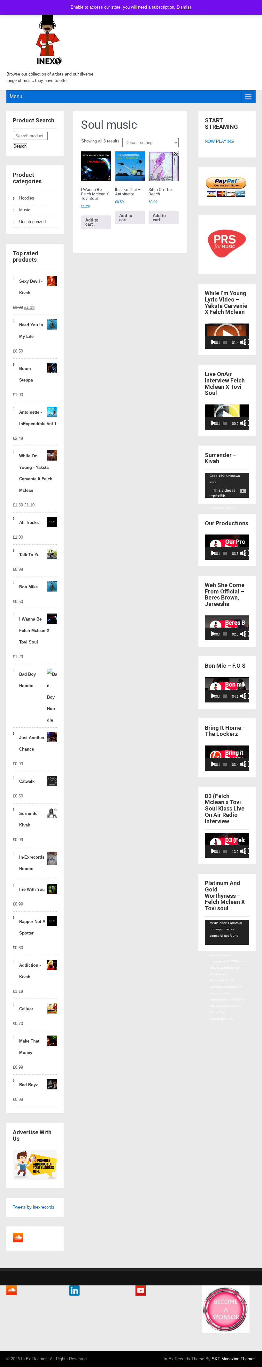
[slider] (225, 342)
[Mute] (243, 342)
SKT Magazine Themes (234, 1358)
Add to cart (91, 222)
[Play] (213, 342)
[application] (227, 336)
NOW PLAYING (219, 141)
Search (20, 146)
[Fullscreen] (247, 342)
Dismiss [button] (184, 7)
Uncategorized (32, 221)
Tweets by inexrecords (33, 1207)
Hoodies (26, 198)
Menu (16, 96)
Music (24, 209)
